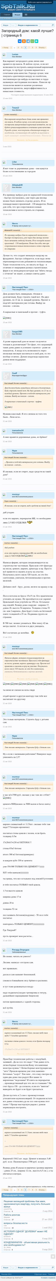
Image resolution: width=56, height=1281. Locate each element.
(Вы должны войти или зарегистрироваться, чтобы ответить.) (31, 1186)
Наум (14, 451)
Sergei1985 (17, 332)
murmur (16, 494)
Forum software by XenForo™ (12, 1278)
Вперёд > (42, 47)
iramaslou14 (17, 430)
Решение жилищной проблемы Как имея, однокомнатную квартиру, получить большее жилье (27, 1204)
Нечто (15, 223)
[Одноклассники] (24, 41)
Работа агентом (12, 1215)
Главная (7, 14)
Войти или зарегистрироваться (40, 2)
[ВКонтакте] (20, 41)
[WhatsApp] (32, 41)
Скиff (14, 373)
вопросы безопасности (15, 1223)
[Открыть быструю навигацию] (53, 25)
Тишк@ (15, 108)
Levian (15, 54)
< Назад (5, 47)
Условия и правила (48, 1278)
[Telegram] (28, 41)
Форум (17, 15)
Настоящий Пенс (20, 287)
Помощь (51, 1274)
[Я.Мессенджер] (36, 41)
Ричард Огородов (20, 950)
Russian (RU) (6, 1274)
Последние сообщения (11, 18)
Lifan (14, 162)
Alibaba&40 (17, 185)
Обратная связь (40, 1274)
